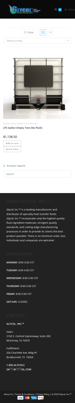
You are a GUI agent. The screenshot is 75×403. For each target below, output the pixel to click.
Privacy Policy (43, 394)
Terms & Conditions (25, 394)
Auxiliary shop (9, 123)
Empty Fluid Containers (27, 123)
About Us (8, 394)
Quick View (12, 149)
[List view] (51, 32)
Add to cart (12, 143)
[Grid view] (43, 32)
